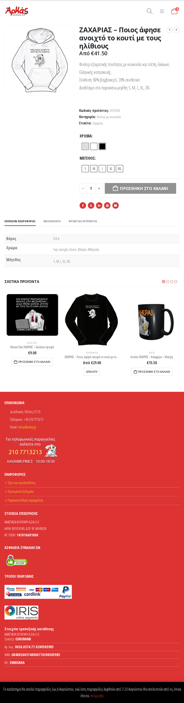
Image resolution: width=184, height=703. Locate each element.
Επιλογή (91, 372)
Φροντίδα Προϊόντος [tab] (82, 221)
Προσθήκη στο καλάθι (34, 362)
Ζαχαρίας (97, 123)
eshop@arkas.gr (27, 427)
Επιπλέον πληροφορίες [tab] (20, 221)
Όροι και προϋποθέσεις (22, 482)
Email (115, 205)
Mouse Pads (32, 342)
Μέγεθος (87, 158)
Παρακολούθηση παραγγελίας (25, 500)
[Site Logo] (16, 11)
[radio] (85, 146)
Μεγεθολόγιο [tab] (52, 221)
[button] (149, 11)
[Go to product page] (32, 314)
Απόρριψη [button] (96, 695)
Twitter (91, 205)
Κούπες (152, 352)
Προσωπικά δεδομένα (21, 491)
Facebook (82, 205)
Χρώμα (86, 136)
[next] (176, 30)
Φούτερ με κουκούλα (109, 117)
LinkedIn (99, 205)
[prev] (169, 30)
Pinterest (107, 205)
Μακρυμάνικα (92, 352)
